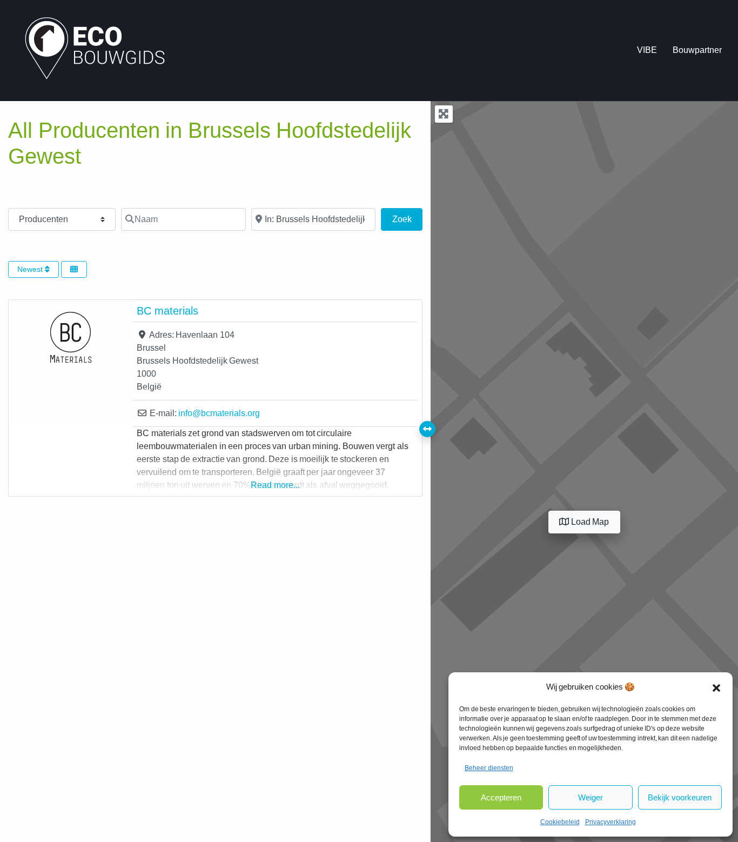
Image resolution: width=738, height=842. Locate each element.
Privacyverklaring (610, 822)
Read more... (275, 485)
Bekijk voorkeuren (680, 797)
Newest (31, 269)
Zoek (407, 219)
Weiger (590, 797)
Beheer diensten (489, 768)
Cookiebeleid (560, 822)
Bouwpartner (697, 50)
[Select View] (74, 269)
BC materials (167, 311)
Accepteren (501, 797)
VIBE (647, 50)
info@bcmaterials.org (219, 413)
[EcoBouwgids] (100, 50)
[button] (716, 686)
